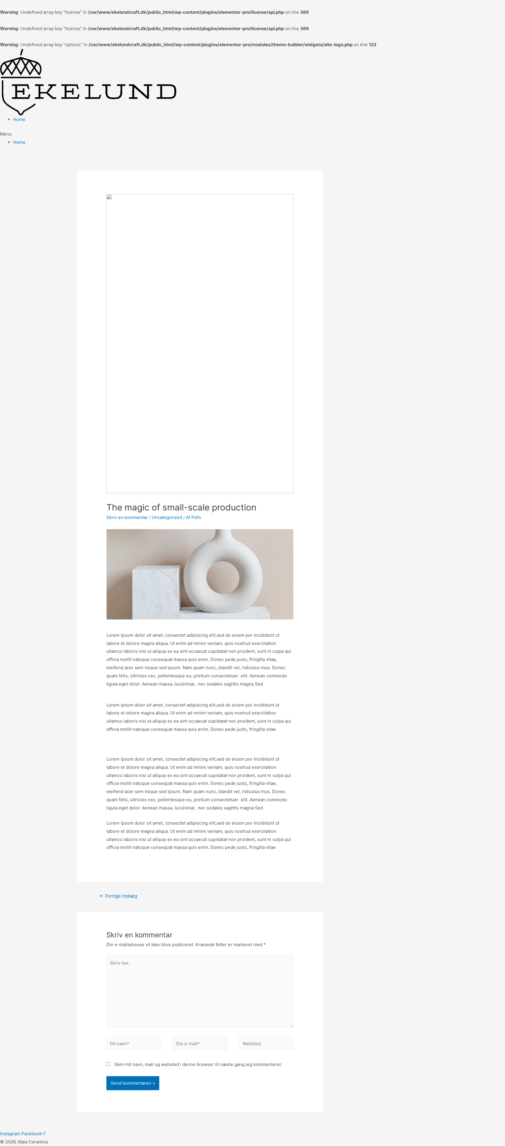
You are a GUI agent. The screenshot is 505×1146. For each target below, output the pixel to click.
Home (19, 119)
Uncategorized (167, 517)
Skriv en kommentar (127, 517)
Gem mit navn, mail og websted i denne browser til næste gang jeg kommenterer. (198, 1064)
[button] (252, 134)
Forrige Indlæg (118, 896)
